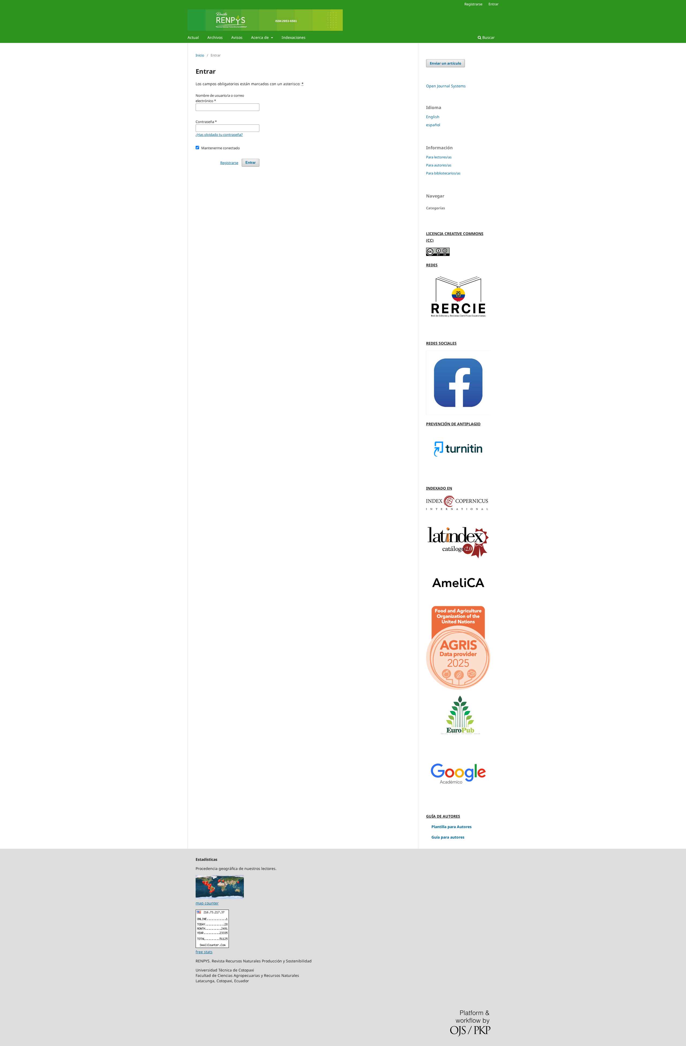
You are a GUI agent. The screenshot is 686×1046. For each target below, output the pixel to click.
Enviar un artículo (445, 63)
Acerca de (260, 37)
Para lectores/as (439, 157)
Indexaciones (293, 37)
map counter (207, 903)
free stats (204, 951)
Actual (193, 37)
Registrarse (473, 4)
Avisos (237, 37)
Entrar (493, 4)
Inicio (200, 55)
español (433, 124)
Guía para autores (447, 837)
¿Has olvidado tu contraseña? (219, 134)
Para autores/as (438, 165)
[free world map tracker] (220, 897)
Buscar (488, 37)
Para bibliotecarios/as (443, 173)
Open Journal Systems (446, 85)
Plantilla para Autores (451, 826)
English (432, 116)
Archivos (215, 37)
